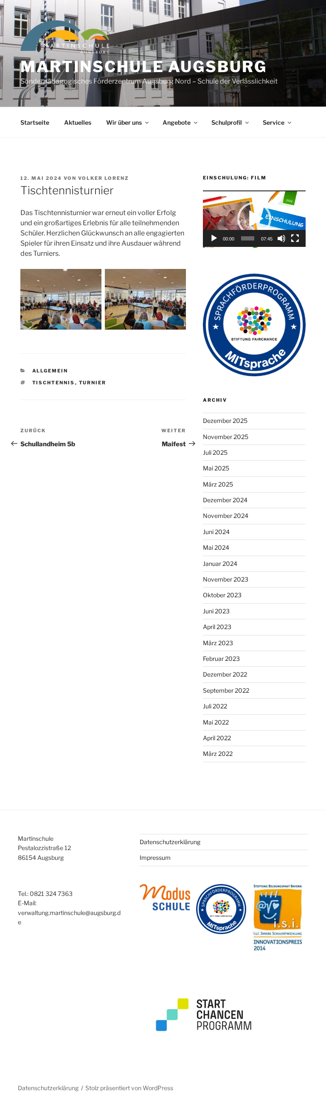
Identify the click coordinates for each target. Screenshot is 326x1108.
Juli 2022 (215, 706)
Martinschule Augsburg (143, 66)
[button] (254, 219)
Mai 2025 (216, 468)
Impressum (155, 857)
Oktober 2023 (222, 595)
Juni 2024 (216, 531)
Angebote (177, 122)
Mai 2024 (216, 547)
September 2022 (226, 690)
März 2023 (218, 642)
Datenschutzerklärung (170, 841)
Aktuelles (77, 122)
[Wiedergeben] (214, 238)
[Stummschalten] (281, 238)
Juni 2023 (216, 611)
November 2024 (225, 515)
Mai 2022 (216, 722)
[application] (254, 218)
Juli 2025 (215, 452)
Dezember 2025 (225, 420)
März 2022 (218, 753)
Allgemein (50, 371)
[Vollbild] (295, 238)
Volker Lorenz (103, 178)
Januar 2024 (220, 563)
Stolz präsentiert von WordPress (129, 1087)
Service (273, 122)
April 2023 (217, 626)
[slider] (247, 238)
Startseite (34, 122)
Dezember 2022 (225, 674)
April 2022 (217, 737)
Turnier (93, 383)
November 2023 (225, 579)
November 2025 (225, 436)
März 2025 (218, 484)
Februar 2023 (221, 658)
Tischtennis (53, 383)
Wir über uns (124, 122)
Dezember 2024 (225, 500)
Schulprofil (226, 122)
